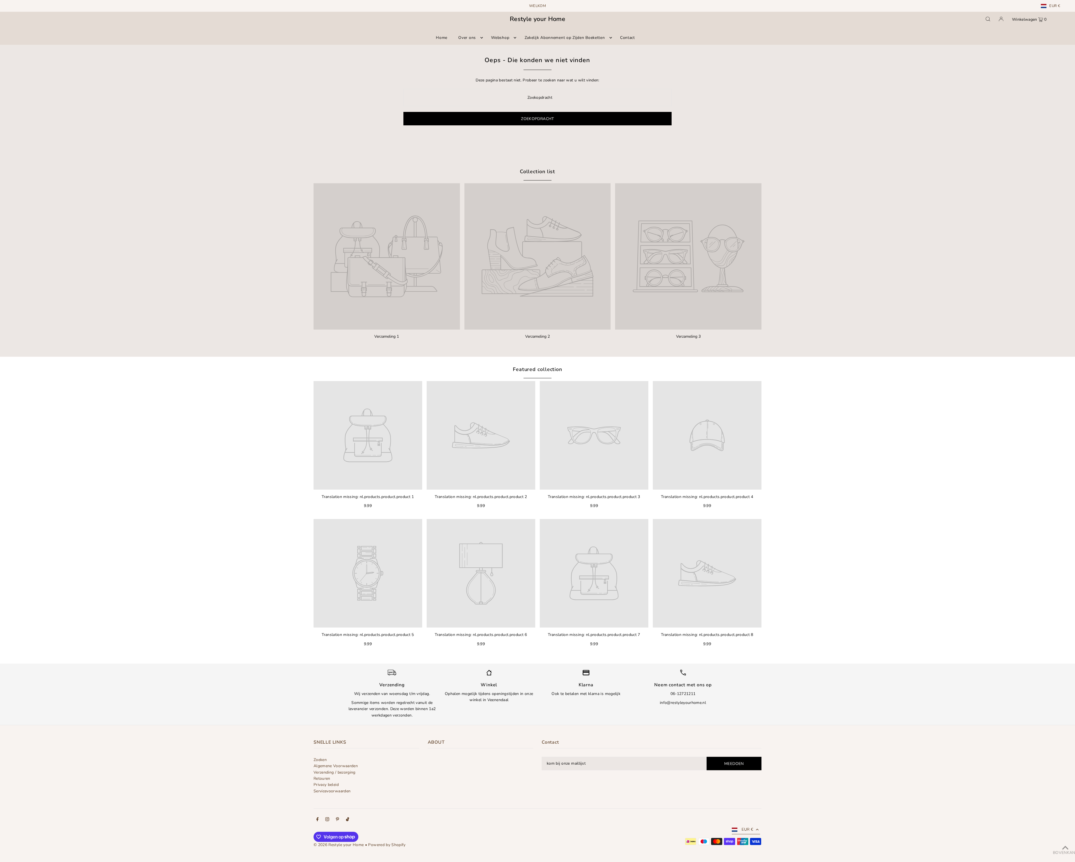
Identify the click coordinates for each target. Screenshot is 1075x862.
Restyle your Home (537, 19)
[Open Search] (988, 19)
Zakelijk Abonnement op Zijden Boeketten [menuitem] (565, 37)
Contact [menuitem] (627, 37)
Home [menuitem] (441, 37)
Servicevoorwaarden (332, 791)
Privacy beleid (326, 784)
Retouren (322, 778)
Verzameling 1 (386, 336)
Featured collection (537, 369)
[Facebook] (317, 820)
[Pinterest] (337, 820)
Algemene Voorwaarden (336, 766)
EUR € (1054, 6)
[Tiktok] (347, 820)
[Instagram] (327, 820)
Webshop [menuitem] (500, 37)
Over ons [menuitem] (467, 37)
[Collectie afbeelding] (387, 256)
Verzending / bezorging (335, 772)
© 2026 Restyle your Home (339, 844)
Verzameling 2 (537, 336)
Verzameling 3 (688, 336)
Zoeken (320, 759)
